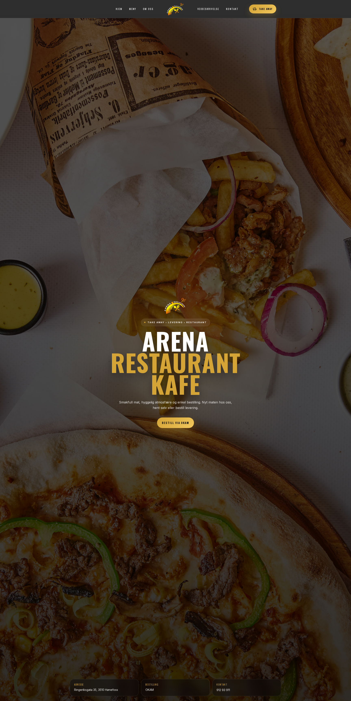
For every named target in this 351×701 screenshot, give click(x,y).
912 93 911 (223, 690)
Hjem (119, 9)
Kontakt (232, 9)
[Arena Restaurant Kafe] (175, 9)
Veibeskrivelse (208, 9)
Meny (132, 9)
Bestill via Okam (175, 423)
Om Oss (148, 9)
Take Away (265, 9)
